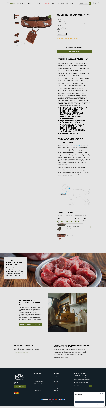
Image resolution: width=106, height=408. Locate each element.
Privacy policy (101, 393)
